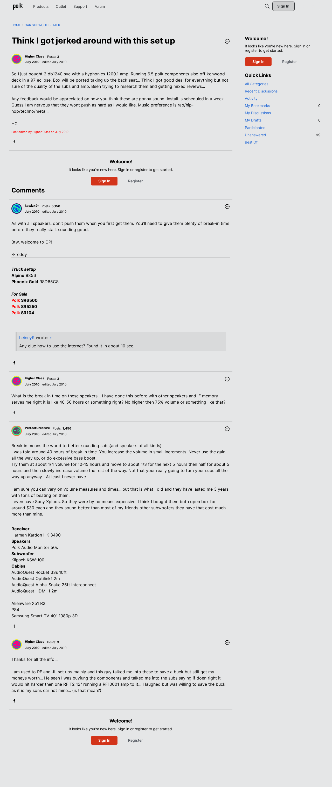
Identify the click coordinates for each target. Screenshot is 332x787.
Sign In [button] (104, 181)
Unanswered (283, 135)
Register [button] (135, 181)
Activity (251, 98)
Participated (255, 127)
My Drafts (283, 120)
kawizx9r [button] (32, 206)
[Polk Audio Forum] (17, 6)
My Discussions (258, 113)
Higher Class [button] (34, 56)
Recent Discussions (261, 91)
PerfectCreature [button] (37, 428)
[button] (227, 41)
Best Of (251, 142)
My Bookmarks (283, 105)
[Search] (267, 6)
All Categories (256, 84)
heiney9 (26, 337)
